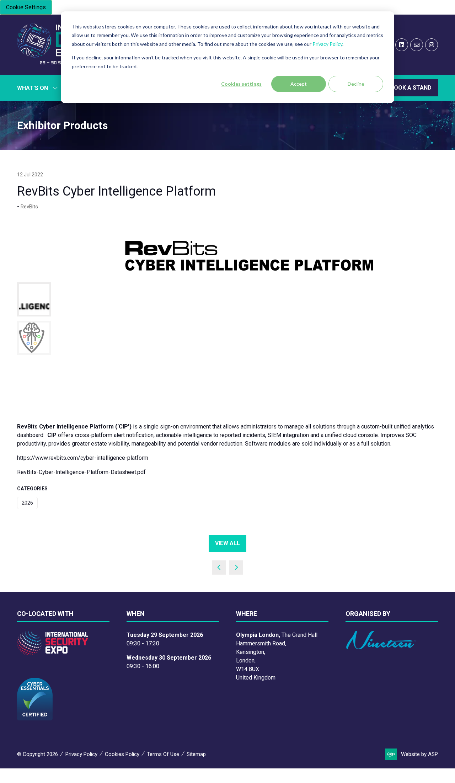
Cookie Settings (26, 7)
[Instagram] (431, 44)
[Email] (416, 44)
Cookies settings (241, 84)
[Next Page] (236, 567)
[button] (411, 87)
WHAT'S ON (32, 88)
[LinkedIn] (401, 44)
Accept (298, 84)
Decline (356, 84)
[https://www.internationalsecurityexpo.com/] (52, 653)
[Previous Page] (219, 567)
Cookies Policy (122, 754)
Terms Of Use (163, 754)
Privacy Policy (327, 44)
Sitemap (196, 754)
